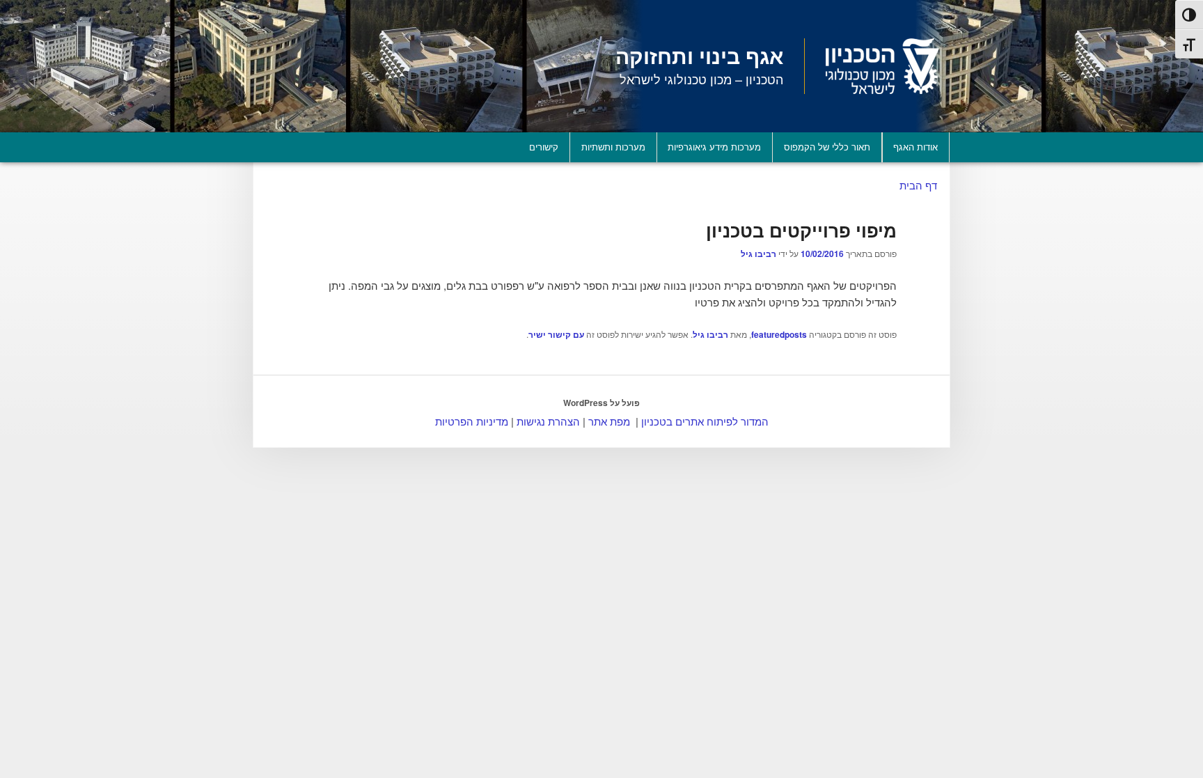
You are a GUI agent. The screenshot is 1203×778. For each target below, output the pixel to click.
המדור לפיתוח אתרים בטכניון (705, 421)
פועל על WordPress (601, 402)
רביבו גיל (758, 253)
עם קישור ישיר (556, 334)
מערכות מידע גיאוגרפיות (714, 146)
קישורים (543, 146)
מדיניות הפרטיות (471, 421)
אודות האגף (915, 146)
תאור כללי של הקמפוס (827, 146)
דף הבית (918, 185)
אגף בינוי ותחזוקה (699, 55)
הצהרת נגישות (548, 421)
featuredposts (779, 334)
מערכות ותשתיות (613, 146)
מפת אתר (609, 421)
